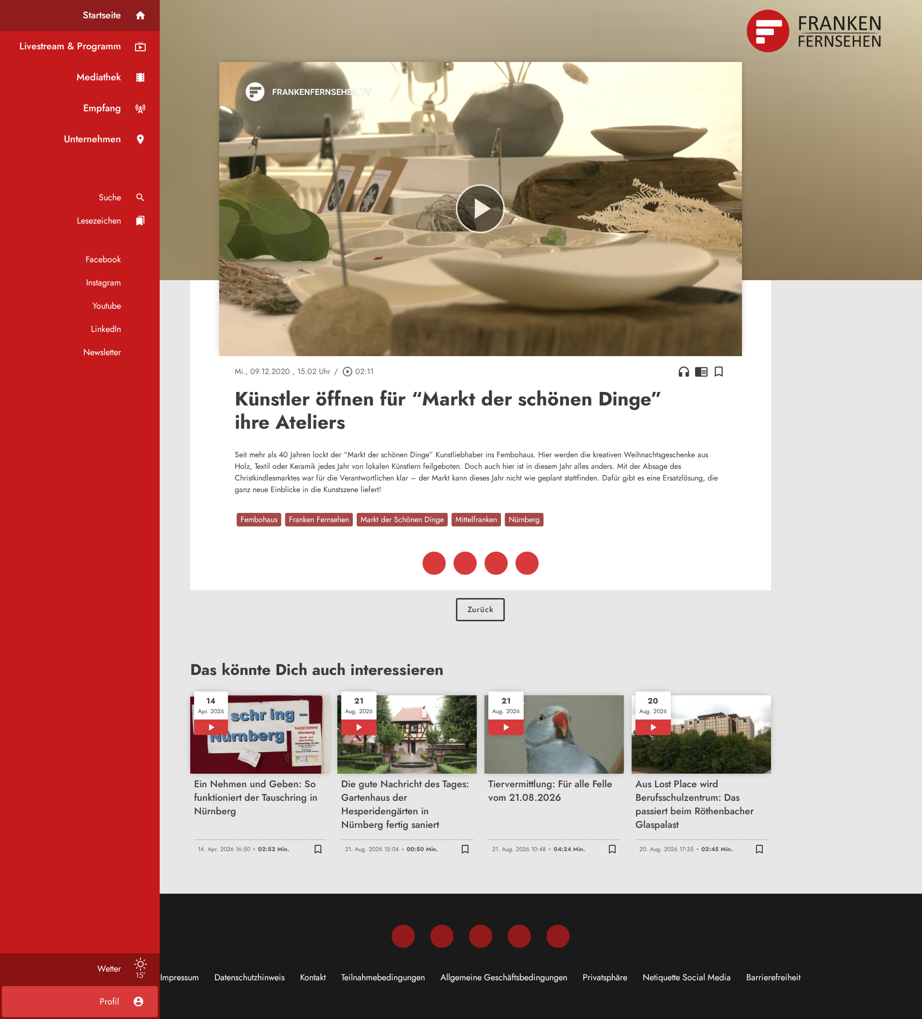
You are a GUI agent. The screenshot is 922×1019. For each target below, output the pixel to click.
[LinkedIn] (519, 936)
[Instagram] (441, 936)
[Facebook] (403, 936)
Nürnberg (524, 519)
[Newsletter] (558, 936)
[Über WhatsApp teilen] (496, 563)
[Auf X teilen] (465, 563)
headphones (684, 371)
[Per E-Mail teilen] (527, 563)
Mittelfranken (476, 519)
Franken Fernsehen (319, 519)
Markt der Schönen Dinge (402, 519)
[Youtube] (480, 936)
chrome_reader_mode (701, 371)
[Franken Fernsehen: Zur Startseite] (815, 31)
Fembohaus (259, 519)
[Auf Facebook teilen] (434, 563)
